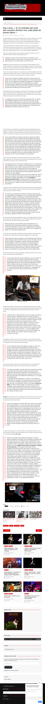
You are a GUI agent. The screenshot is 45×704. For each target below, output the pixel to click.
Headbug (6, 525)
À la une (6, 546)
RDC (22, 525)
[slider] (38, 639)
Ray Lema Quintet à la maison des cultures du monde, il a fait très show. (8, 519)
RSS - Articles (6, 698)
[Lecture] (5, 639)
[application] (22, 639)
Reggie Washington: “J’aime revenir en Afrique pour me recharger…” (11, 550)
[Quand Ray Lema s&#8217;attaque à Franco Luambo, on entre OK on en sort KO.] (22, 514)
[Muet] (36, 639)
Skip (36, 701)
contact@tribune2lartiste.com (8, 686)
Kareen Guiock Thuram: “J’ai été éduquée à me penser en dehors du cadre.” (32, 573)
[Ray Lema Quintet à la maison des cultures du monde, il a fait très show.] (9, 514)
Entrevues (23, 35)
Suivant (38, 530)
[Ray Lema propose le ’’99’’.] (35, 514)
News (31, 546)
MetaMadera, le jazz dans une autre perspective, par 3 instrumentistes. (31, 597)
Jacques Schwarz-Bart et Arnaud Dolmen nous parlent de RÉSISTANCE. (32, 550)
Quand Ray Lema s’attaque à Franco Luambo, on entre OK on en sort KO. (22, 519)
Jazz (11, 525)
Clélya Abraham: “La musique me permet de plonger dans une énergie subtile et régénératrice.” (12, 573)
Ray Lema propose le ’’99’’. (34, 518)
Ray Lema (17, 525)
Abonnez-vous (8, 667)
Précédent (7, 530)
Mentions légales (7, 679)
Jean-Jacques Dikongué (8, 35)
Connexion (6, 676)
